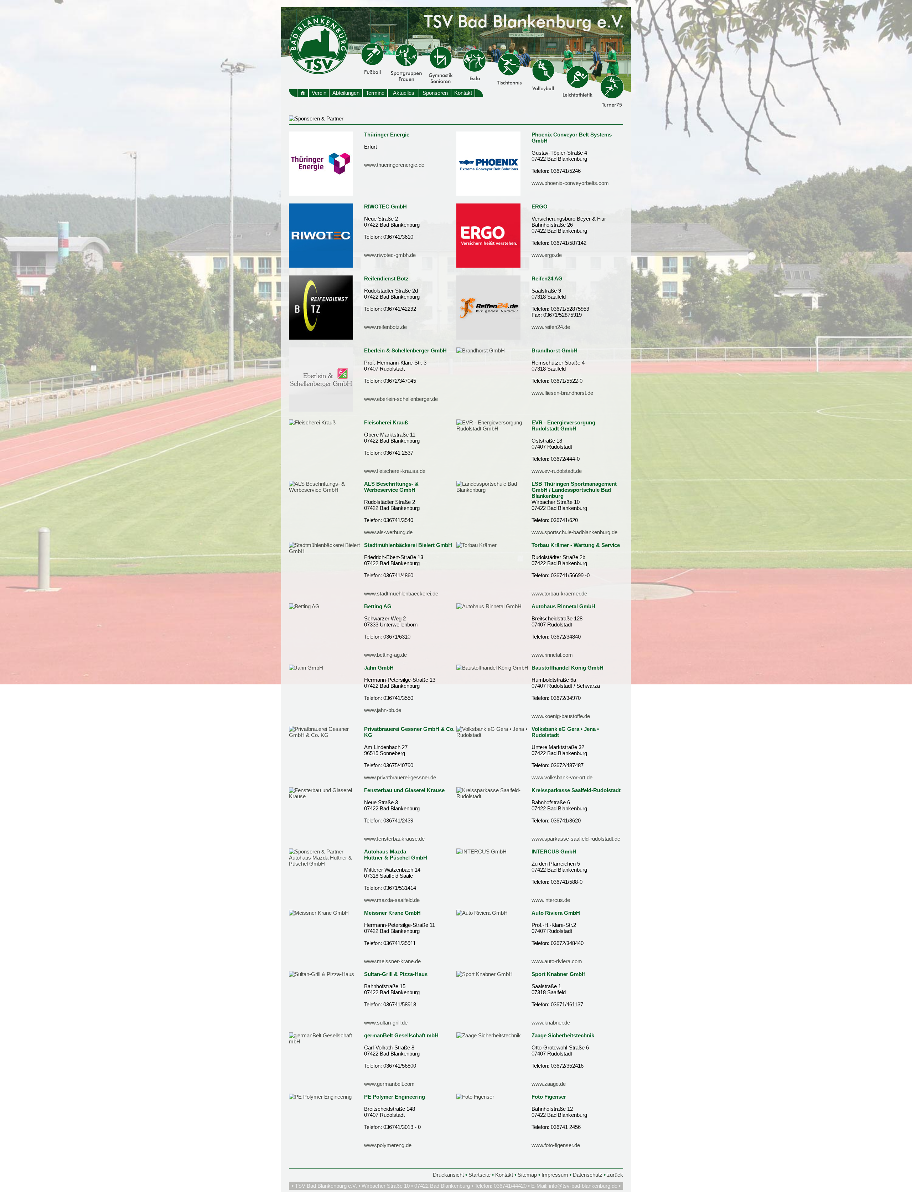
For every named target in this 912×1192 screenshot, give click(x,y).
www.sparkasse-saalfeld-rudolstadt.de (576, 839)
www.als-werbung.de (388, 532)
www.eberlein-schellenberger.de (401, 399)
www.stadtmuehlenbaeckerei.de (401, 593)
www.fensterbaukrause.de (394, 839)
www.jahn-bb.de (382, 710)
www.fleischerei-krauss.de (394, 471)
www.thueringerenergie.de (394, 165)
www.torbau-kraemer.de (559, 593)
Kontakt (463, 93)
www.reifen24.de (551, 327)
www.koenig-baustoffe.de (561, 716)
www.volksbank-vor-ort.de (562, 777)
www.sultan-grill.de (386, 1023)
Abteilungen (345, 93)
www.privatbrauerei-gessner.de (400, 777)
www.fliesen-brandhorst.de (562, 393)
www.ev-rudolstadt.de (557, 471)
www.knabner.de (551, 1023)
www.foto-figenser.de (556, 1145)
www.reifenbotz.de (385, 327)
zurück (615, 1175)
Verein (319, 93)
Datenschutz (587, 1175)
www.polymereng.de (387, 1145)
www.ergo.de (547, 255)
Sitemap (527, 1175)
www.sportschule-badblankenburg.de (574, 532)
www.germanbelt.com (389, 1084)
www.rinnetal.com (552, 655)
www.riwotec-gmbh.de (390, 255)
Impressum (555, 1175)
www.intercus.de (551, 900)
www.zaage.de (549, 1084)
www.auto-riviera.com (557, 961)
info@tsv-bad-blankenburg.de (583, 1186)
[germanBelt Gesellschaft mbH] (326, 1041)
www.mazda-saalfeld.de (392, 900)
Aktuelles (403, 93)
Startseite (479, 1175)
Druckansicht (448, 1175)
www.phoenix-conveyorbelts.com (570, 183)
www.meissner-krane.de (392, 961)
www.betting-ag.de (385, 655)
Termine (375, 93)
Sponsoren (435, 93)
